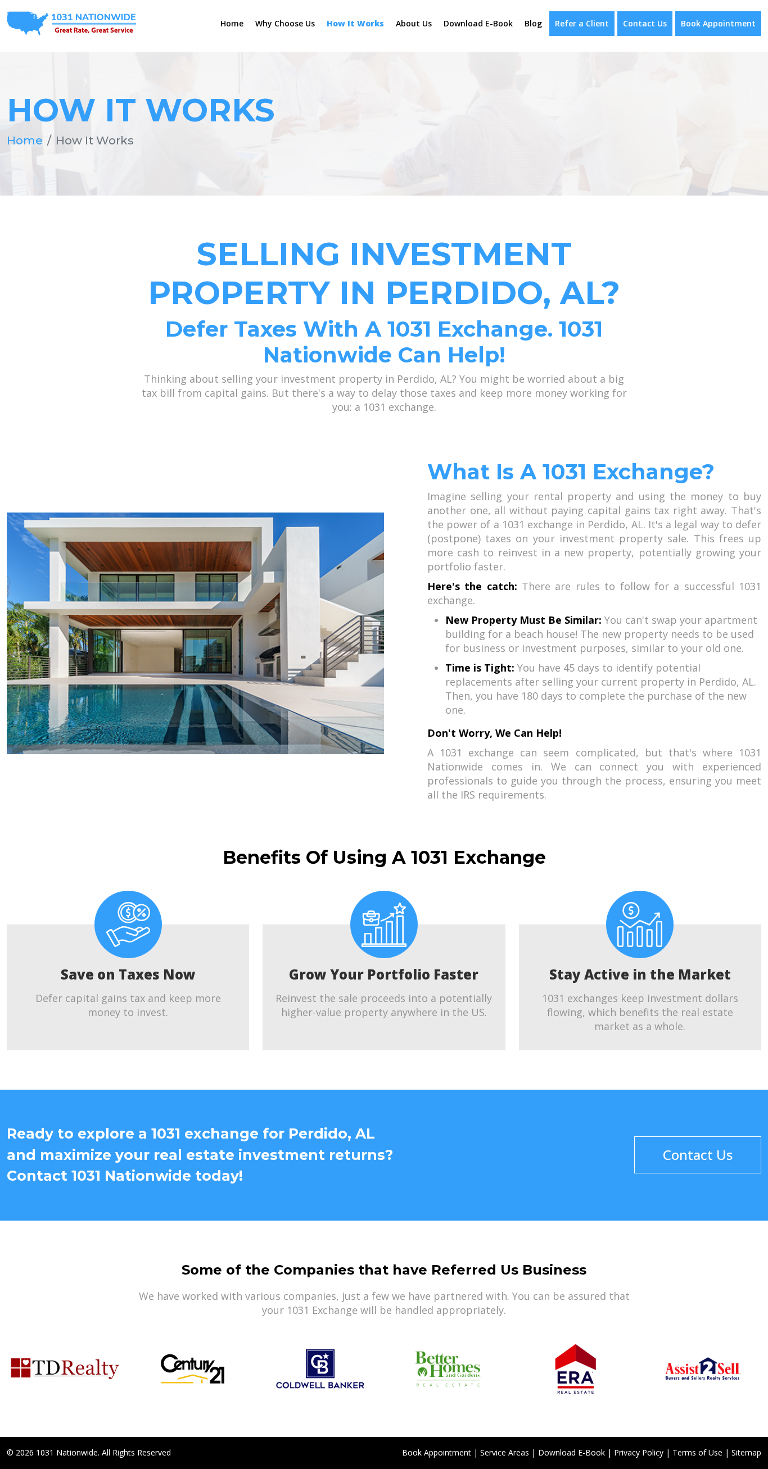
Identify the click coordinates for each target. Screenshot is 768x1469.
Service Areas (504, 1452)
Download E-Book (478, 23)
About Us (414, 23)
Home (231, 23)
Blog (533, 23)
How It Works (355, 23)
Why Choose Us (285, 23)
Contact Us (645, 23)
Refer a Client (582, 23)
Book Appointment (718, 23)
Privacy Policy (638, 1452)
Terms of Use (697, 1452)
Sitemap (746, 1452)
